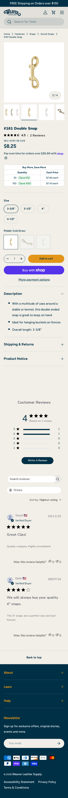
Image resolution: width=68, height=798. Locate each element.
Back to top (34, 657)
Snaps (32, 34)
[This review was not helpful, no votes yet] (57, 562)
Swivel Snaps (47, 34)
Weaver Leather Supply (27, 774)
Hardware (20, 34)
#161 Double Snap (13, 37)
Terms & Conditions (16, 787)
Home (7, 34)
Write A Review (37, 460)
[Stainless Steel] (43, 242)
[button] (53, 12)
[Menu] (62, 12)
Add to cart (46, 258)
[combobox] (34, 22)
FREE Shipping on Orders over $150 (34, 3)
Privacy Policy (47, 782)
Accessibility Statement (19, 782)
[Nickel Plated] (27, 242)
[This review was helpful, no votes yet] (50, 562)
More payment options (34, 279)
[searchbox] (30, 479)
